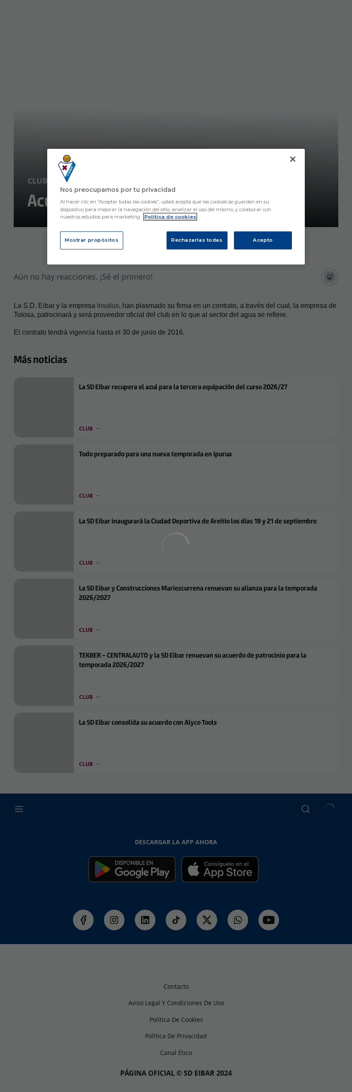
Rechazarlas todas (197, 240)
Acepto (263, 240)
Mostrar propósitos (91, 240)
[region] (176, 207)
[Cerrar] (292, 159)
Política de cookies (170, 217)
